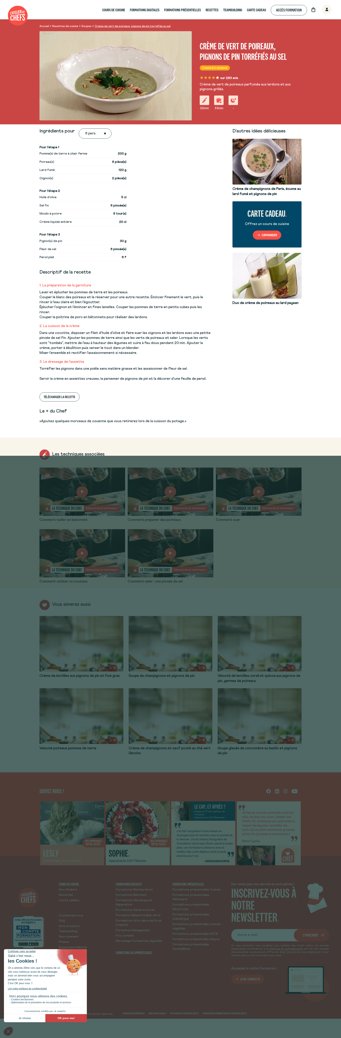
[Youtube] (294, 791)
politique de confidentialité (286, 949)
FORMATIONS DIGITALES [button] (144, 10)
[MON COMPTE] (322, 10)
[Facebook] (268, 791)
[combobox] (85, 133)
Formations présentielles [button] (182, 10)
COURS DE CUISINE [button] (113, 10)
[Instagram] (285, 791)
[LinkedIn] (277, 791)
